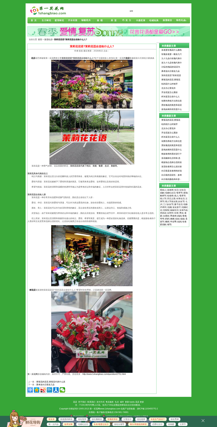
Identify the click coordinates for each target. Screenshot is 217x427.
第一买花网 (32, 374)
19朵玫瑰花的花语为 (170, 67)
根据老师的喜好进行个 (171, 154)
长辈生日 (180, 198)
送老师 (170, 190)
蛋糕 (100, 20)
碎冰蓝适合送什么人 (170, 96)
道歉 (162, 193)
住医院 (166, 210)
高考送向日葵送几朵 (45, 384)
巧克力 (126, 20)
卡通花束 (139, 20)
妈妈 (179, 216)
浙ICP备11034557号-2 (147, 409)
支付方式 (100, 402)
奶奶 (167, 219)
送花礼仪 (48, 39)
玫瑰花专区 (112, 419)
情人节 (163, 198)
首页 (34, 20)
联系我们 (91, 402)
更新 (127, 402)
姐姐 (182, 219)
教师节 (163, 196)
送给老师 (141, 419)
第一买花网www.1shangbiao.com (105, 409)
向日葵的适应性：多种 (171, 175)
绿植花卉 (86, 20)
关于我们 (82, 402)
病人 (176, 196)
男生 (181, 213)
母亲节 (179, 193)
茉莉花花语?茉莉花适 (171, 75)
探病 (185, 193)
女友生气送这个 (158, 419)
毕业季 (173, 221)
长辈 (176, 213)
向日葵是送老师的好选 (171, 171)
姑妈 (179, 221)
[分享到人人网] (56, 390)
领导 (169, 224)
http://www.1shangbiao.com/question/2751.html (104, 374)
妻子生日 (178, 204)
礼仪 (117, 402)
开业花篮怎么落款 (169, 92)
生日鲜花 (47, 20)
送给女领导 (119, 424)
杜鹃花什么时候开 (169, 84)
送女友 (51, 419)
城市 (122, 402)
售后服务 (110, 402)
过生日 (182, 190)
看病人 (163, 190)
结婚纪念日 (170, 193)
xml (131, 11)
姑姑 (177, 219)
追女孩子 (177, 207)
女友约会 (183, 210)
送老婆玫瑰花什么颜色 (171, 50)
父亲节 (183, 424)
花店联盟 (179, 20)
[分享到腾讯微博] (49, 390)
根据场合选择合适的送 (171, 162)
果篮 (113, 20)
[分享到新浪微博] (43, 390)
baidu (132, 402)
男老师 (173, 216)
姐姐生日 (174, 210)
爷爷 (162, 219)
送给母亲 (82, 419)
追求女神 (68, 424)
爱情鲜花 (60, 20)
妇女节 (181, 201)
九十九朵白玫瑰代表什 (171, 58)
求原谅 (163, 213)
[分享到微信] (62, 390)
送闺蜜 (171, 424)
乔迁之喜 (171, 198)
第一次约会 (53, 424)
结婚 (169, 207)
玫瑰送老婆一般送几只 (171, 54)
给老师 (170, 196)
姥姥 (172, 219)
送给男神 (175, 419)
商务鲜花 (73, 20)
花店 (75, 402)
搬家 (167, 221)
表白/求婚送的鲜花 (138, 424)
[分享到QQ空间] (36, 390)
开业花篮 (153, 20)
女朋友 (166, 216)
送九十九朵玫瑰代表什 (171, 63)
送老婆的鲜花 (66, 419)
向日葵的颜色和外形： (171, 179)
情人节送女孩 (171, 201)
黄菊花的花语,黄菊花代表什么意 (50, 382)
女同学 (170, 213)
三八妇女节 (168, 204)
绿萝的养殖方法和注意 (171, 101)
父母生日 (127, 419)
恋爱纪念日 (157, 424)
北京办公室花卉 (168, 88)
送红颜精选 (97, 419)
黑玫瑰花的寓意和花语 (171, 105)
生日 (176, 190)
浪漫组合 (166, 20)
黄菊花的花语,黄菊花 (170, 79)
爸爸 (184, 216)
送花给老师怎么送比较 (171, 166)
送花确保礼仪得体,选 (170, 158)
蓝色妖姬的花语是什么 (171, 109)
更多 (142, 402)
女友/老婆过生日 (101, 424)
